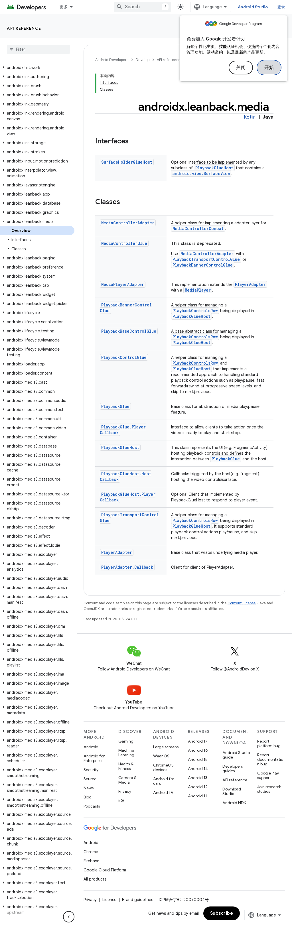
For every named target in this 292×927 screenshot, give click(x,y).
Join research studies (269, 789)
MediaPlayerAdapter (122, 284)
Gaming (125, 741)
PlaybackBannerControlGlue (203, 265)
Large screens (166, 746)
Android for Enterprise (94, 758)
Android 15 (198, 759)
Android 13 (197, 777)
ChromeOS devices (163, 767)
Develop (142, 59)
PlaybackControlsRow (195, 310)
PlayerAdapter (250, 284)
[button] (37, 67)
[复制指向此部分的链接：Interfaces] (134, 141)
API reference (24, 28)
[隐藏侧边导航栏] (68, 916)
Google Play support (268, 775)
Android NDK (234, 802)
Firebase (91, 860)
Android (91, 746)
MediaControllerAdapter (127, 222)
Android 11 (197, 795)
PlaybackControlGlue (124, 357)
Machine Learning (126, 752)
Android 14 (198, 768)
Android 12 (198, 786)
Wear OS (161, 756)
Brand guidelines (137, 899)
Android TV (163, 792)
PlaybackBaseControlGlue (128, 331)
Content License (242, 603)
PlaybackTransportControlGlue (206, 259)
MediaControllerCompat (198, 228)
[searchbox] (38, 49)
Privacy (124, 791)
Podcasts (92, 806)
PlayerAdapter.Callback (127, 567)
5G (121, 800)
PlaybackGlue (115, 406)
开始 (269, 67)
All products (95, 879)
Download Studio (231, 791)
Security (91, 769)
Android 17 (198, 741)
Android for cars (163, 781)
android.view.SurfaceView (201, 173)
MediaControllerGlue (124, 243)
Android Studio (253, 6)
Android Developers (111, 59)
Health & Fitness (125, 766)
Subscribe (221, 913)
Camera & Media (127, 780)
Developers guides (232, 768)
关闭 (241, 67)
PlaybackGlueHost (214, 167)
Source (90, 778)
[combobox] (142, 7)
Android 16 (198, 750)
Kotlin (250, 117)
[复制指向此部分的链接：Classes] (125, 202)
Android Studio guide (236, 755)
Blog (88, 797)
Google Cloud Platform (105, 870)
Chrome (91, 851)
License (109, 899)
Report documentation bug (270, 759)
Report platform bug (269, 743)
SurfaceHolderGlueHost (126, 162)
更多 (64, 6)
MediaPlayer (198, 290)
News (89, 787)
